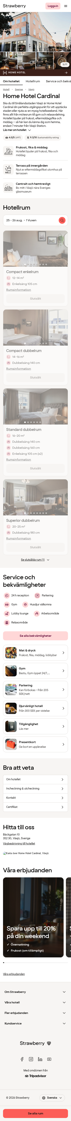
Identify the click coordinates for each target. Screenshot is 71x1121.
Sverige (19, 89)
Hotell (6, 89)
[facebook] (22, 1059)
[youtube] (49, 1059)
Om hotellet (11, 81)
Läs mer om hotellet (15, 130)
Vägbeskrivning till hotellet (19, 843)
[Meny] (65, 6)
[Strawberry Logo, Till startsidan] (14, 6)
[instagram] (31, 1059)
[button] (35, 249)
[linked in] (40, 1059)
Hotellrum (33, 81)
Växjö (31, 89)
